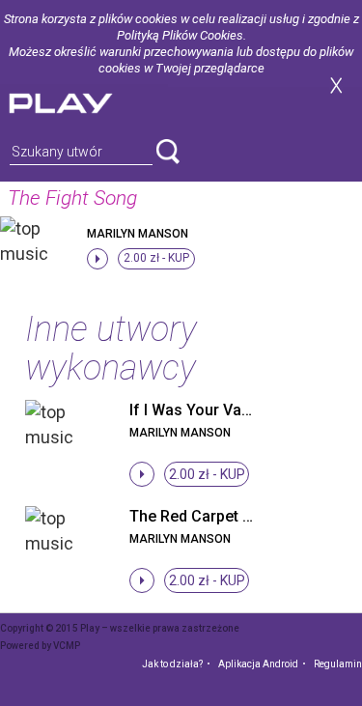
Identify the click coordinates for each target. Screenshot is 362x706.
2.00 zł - (156, 258)
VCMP (66, 645)
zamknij (336, 85)
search (168, 151)
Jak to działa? (172, 664)
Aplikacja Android (258, 664)
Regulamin (338, 664)
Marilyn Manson (137, 233)
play (84, 101)
